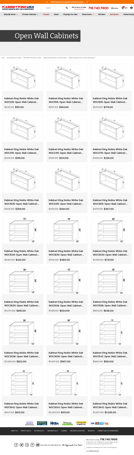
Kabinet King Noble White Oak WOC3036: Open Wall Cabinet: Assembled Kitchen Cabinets (21, 354)
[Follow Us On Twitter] (21, 444)
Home (3, 57)
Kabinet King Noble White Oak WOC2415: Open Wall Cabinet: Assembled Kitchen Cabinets (66, 151)
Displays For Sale (70, 14)
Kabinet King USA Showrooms (108, 431)
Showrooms (87, 14)
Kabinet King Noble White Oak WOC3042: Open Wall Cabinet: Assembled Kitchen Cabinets (66, 405)
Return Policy (39, 431)
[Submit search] (67, 8)
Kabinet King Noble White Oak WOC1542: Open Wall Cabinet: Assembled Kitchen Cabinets (110, 354)
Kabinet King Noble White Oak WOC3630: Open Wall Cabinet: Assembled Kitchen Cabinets (21, 303)
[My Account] (131, 8)
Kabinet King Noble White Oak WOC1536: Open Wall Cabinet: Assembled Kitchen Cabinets (66, 303)
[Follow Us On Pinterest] (32, 444)
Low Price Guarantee (77, 431)
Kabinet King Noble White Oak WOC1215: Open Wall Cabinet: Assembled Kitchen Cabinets (21, 100)
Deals (56, 14)
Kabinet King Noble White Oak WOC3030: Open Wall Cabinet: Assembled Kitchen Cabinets (110, 252)
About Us (14, 431)
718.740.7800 (98, 8)
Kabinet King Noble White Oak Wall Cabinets (55, 57)
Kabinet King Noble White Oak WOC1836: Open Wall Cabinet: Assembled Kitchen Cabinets (110, 303)
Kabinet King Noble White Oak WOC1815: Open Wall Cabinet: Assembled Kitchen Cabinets (110, 100)
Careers (64, 431)
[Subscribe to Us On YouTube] (37, 444)
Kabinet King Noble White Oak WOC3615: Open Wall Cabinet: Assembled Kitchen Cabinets (110, 202)
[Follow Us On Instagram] (27, 444)
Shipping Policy (52, 431)
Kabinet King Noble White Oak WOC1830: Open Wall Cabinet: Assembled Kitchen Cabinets (66, 252)
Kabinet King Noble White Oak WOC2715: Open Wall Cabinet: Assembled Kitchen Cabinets (110, 151)
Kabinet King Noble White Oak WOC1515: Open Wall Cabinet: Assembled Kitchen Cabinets (66, 100)
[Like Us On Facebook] (16, 444)
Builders (101, 14)
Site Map (111, 447)
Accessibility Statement (92, 451)
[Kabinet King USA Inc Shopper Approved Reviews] (114, 8)
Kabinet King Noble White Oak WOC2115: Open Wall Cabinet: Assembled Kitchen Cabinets (21, 151)
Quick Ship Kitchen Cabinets (14, 57)
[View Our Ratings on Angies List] (81, 423)
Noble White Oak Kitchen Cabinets (32, 57)
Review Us (91, 431)
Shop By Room (9, 14)
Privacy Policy (26, 431)
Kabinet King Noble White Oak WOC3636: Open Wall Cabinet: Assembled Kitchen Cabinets (66, 354)
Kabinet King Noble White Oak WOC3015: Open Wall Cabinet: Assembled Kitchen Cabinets (21, 202)
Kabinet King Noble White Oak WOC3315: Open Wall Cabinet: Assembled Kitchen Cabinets (66, 202)
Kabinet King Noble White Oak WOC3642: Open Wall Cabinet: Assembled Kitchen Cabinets (110, 405)
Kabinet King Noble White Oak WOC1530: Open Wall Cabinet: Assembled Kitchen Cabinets (21, 252)
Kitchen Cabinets (29, 14)
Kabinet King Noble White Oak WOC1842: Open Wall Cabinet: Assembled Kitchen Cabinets (21, 405)
